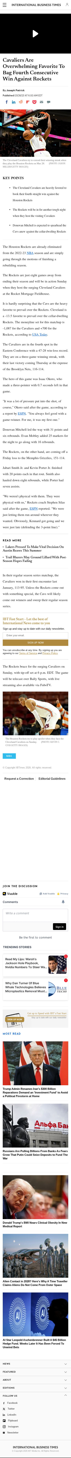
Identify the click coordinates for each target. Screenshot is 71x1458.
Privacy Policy (50, 653)
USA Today (39, 334)
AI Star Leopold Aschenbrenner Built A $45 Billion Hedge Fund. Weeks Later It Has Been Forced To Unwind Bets (34, 1343)
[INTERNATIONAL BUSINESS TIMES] (36, 5)
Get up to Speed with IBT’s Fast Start (46, 1013)
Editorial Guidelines (52, 778)
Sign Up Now (14, 1019)
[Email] (41, 102)
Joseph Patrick (15, 90)
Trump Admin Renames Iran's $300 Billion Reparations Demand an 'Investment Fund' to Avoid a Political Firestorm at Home (35, 1092)
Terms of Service (28, 653)
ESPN (22, 413)
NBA (30, 253)
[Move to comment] (48, 102)
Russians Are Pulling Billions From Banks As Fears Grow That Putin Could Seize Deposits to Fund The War (35, 1155)
